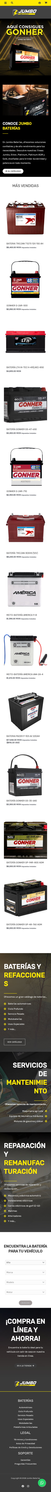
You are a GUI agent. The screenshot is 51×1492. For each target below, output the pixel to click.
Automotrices (25, 1407)
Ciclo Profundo (25, 1411)
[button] (12, 3)
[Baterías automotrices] (17, 1004)
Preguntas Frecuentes (25, 1464)
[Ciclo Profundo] (13, 1009)
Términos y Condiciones (25, 1439)
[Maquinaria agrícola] (34, 1111)
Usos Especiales (25, 1419)
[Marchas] (10, 1211)
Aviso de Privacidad (25, 1443)
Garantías (25, 1460)
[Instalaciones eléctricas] (18, 1201)
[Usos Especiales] (14, 1024)
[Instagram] (28, 1486)
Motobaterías (25, 1423)
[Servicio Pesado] (14, 1014)
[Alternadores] (12, 1216)
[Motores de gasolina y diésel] (30, 1121)
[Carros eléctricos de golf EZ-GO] (22, 1206)
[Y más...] (10, 1029)
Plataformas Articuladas (26, 1427)
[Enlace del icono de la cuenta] (39, 3)
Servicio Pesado (25, 1415)
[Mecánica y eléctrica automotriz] (22, 1196)
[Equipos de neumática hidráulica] (28, 1116)
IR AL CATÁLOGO (13, 171)
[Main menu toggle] (5, 3)
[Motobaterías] (13, 1019)
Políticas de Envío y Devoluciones (25, 1447)
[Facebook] (23, 1486)
